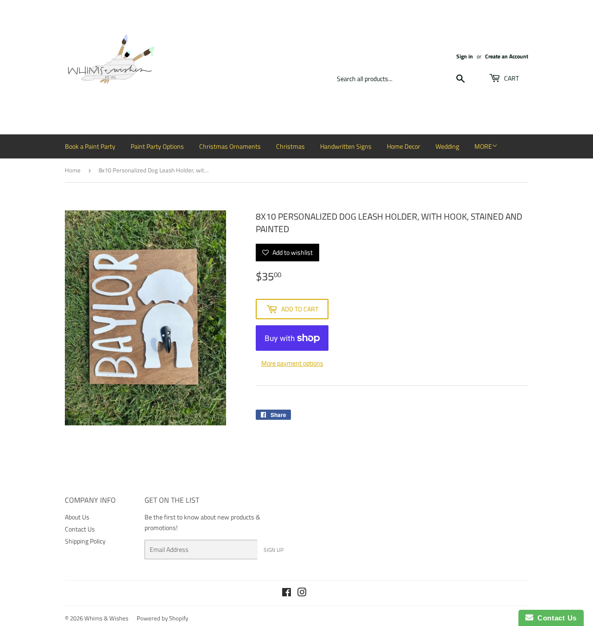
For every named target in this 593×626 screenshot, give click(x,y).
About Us (77, 517)
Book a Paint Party (90, 146)
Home (73, 170)
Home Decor (403, 146)
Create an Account (506, 56)
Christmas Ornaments (230, 146)
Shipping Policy (85, 541)
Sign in (464, 56)
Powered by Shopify (162, 618)
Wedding (447, 146)
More (483, 146)
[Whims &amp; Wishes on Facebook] (286, 593)
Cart (511, 78)
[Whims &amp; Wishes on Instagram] (302, 593)
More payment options (292, 363)
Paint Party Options (157, 146)
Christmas (290, 146)
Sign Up (274, 549)
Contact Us (80, 529)
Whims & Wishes (106, 618)
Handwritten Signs (346, 146)
